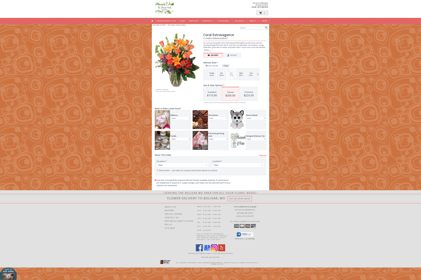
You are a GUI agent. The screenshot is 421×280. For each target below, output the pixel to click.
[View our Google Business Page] (206, 251)
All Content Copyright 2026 (189, 263)
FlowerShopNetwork (212, 263)
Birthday (194, 21)
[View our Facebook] (199, 251)
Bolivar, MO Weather (210, 257)
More (264, 21)
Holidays (239, 21)
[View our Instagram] (214, 251)
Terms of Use (217, 264)
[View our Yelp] (221, 251)
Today (226, 66)
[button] (262, 13)
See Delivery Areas (239, 198)
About (253, 21)
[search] (266, 27)
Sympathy (207, 21)
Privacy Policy (230, 263)
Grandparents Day (166, 21)
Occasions (223, 21)
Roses (183, 21)
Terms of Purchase (248, 263)
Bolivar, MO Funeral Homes (200, 253)
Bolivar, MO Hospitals (223, 253)
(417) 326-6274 (262, 7)
